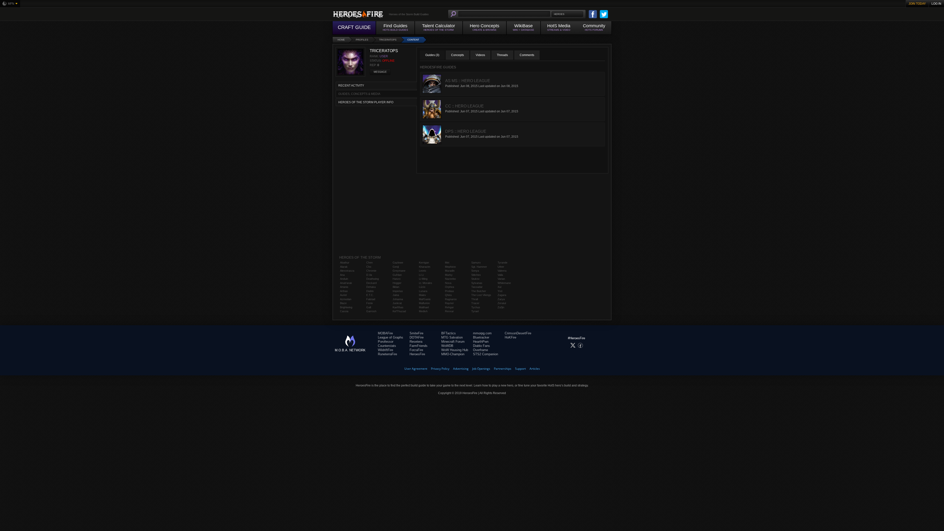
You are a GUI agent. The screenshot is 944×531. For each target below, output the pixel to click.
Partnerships (502, 369)
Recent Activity (351, 85)
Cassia (344, 311)
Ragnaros (451, 299)
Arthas (344, 291)
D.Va (369, 274)
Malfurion (424, 303)
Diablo (370, 291)
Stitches (476, 274)
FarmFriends (419, 346)
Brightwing (346, 307)
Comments (527, 55)
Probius (449, 291)
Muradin (450, 270)
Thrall (474, 299)
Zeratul (502, 303)
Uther (501, 266)
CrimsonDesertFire (518, 333)
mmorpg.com (482, 333)
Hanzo (396, 278)
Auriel (343, 295)
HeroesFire (417, 354)
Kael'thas (398, 307)
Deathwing (372, 278)
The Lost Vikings (481, 295)
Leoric (422, 270)
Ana (342, 274)
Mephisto (450, 266)
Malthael (424, 307)
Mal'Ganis (425, 299)
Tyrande (502, 262)
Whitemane (504, 282)
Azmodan (345, 299)
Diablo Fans (481, 346)
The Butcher (478, 291)
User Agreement (415, 369)
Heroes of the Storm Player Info (365, 102)
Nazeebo (450, 278)
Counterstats (387, 346)
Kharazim (424, 266)
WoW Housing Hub (454, 350)
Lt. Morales (425, 282)
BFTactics (448, 333)
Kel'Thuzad (399, 311)
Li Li (421, 274)
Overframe (480, 350)
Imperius (398, 291)
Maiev (422, 295)
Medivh (423, 311)
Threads (502, 55)
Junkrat (397, 303)
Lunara (423, 291)
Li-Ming (423, 278)
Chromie (371, 270)
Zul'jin (501, 307)
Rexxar (449, 311)
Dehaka (371, 286)
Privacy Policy (440, 369)
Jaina (396, 295)
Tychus (475, 307)
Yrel (500, 291)
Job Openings (481, 369)
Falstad (370, 299)
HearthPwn (480, 341)
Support (520, 369)
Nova (448, 282)
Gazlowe (398, 262)
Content (413, 39)
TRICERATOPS (388, 39)
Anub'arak (346, 282)
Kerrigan (424, 262)
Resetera (416, 341)
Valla (500, 274)
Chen (369, 262)
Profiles (362, 39)
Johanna (398, 299)
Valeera (502, 270)
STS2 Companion (485, 354)
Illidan (396, 286)
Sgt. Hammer (479, 266)
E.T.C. (370, 295)
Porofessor (385, 341)
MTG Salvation (452, 337)
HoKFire (510, 337)
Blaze (343, 303)
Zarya (501, 299)
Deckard (371, 282)
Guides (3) (432, 55)
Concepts (457, 55)
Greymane (399, 270)
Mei (447, 262)
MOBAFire (385, 333)
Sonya (475, 270)
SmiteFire (416, 333)
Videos (480, 55)
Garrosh (371, 311)
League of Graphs (390, 337)
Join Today (917, 3)
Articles (535, 369)
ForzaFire (416, 350)
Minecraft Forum (453, 341)
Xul (499, 286)
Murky (449, 274)
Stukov (475, 278)
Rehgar (449, 307)
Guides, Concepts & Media (359, 94)
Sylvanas (476, 282)
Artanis (344, 286)
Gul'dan (397, 274)
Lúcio (422, 286)
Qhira (448, 295)
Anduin (344, 278)
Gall (368, 307)
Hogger (397, 282)
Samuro (476, 262)
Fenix (369, 303)
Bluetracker (481, 337)
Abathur (344, 262)
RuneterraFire (387, 354)
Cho (368, 266)
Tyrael (475, 311)
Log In (936, 3)
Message (380, 71)
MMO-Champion (452, 354)
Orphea (449, 286)
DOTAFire (417, 337)
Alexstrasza (347, 270)
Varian (501, 278)
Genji (396, 266)
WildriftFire (385, 350)
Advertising (461, 369)
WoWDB (447, 346)
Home (341, 39)
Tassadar (477, 286)
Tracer (475, 303)
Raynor (449, 303)
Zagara (502, 295)
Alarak (344, 266)
